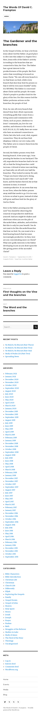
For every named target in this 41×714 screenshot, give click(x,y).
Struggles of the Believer (15, 629)
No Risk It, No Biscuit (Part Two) (18, 348)
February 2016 (11, 542)
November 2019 (11, 414)
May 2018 (9, 464)
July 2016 (9, 528)
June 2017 (9, 496)
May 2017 (9, 499)
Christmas (9, 583)
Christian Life (11, 580)
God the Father (27, 259)
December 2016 (11, 513)
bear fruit (18, 259)
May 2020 (9, 400)
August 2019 (10, 420)
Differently (10, 588)
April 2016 (9, 536)
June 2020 (9, 397)
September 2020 (12, 388)
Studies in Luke (11, 632)
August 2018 (10, 455)
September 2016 (11, 522)
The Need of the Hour (14, 638)
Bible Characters (12, 574)
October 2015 (10, 554)
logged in (18, 274)
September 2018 (12, 452)
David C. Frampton (9, 257)
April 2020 (9, 403)
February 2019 (11, 438)
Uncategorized (11, 644)
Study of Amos (11, 635)
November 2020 (12, 382)
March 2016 (10, 539)
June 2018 (9, 461)
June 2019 (9, 426)
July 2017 (8, 493)
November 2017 (11, 481)
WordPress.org (11, 670)
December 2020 (11, 379)
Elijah (7, 591)
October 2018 (10, 449)
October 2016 (10, 519)
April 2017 (9, 502)
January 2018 (10, 475)
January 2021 (10, 376)
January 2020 (10, 408)
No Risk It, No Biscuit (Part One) (18, 351)
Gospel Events (11, 600)
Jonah (7, 615)
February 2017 (11, 507)
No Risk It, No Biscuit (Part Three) (19, 345)
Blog (5, 695)
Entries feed (10, 664)
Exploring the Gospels (14, 594)
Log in (8, 661)
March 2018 (10, 470)
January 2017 (10, 510)
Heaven (8, 606)
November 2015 (11, 551)
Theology (9, 641)
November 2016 (11, 516)
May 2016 (9, 533)
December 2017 (11, 478)
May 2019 (9, 429)
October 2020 (11, 385)
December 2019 (11, 411)
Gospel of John (8, 259)
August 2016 (10, 525)
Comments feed (12, 667)
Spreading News (12, 356)
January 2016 (10, 545)
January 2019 (10, 440)
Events (6, 685)
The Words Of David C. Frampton (14, 708)
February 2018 (11, 472)
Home (5, 679)
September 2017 (11, 487)
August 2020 (10, 391)
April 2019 (9, 432)
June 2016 (9, 531)
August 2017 (10, 490)
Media (5, 690)
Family (8, 597)
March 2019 (10, 435)
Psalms (8, 623)
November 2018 (11, 446)
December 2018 (11, 443)
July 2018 (9, 458)
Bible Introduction (13, 577)
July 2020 (9, 394)
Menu (6, 16)
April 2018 (9, 467)
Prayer (8, 620)
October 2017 (10, 484)
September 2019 (11, 417)
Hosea (8, 612)
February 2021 (11, 374)
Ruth (7, 626)
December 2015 (11, 548)
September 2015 (11, 557)
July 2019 (9, 423)
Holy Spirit (10, 609)
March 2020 (10, 406)
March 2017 (10, 504)
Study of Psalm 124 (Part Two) (17, 354)
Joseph (8, 617)
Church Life (10, 586)
